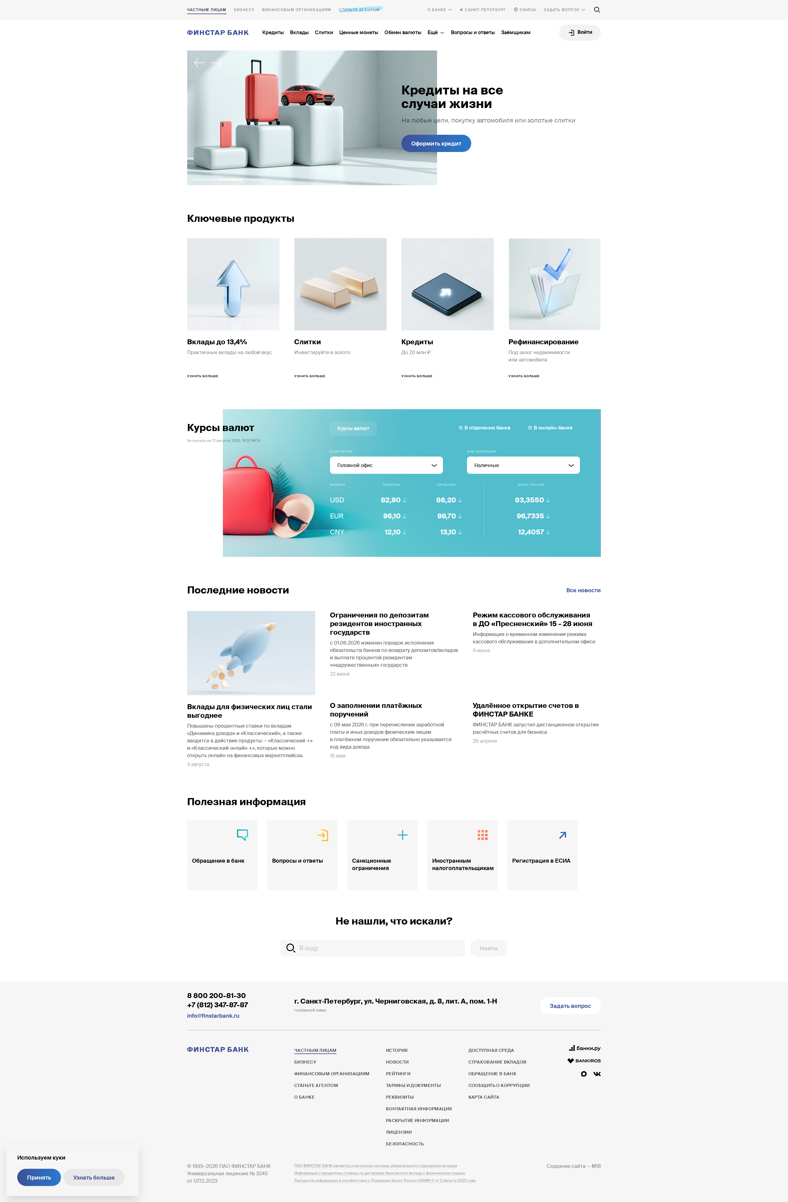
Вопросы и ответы (473, 32)
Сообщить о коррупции (498, 1085)
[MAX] (584, 1074)
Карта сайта (484, 1097)
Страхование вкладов (497, 1062)
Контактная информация (419, 1109)
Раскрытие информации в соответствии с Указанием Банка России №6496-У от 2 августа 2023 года (385, 1180)
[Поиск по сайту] (597, 10)
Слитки (324, 32)
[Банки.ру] (585, 1048)
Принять (39, 1177)
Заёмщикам (516, 32)
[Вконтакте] (597, 1074)
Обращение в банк (492, 1073)
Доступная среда (491, 1050)
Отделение (341, 451)
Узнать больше (94, 1177)
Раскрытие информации (417, 1120)
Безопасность (405, 1144)
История (397, 1050)
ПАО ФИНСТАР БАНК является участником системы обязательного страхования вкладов (375, 1165)
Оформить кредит (436, 143)
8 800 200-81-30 (216, 995)
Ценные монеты (358, 32)
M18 (596, 1166)
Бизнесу (244, 9)
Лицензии (399, 1132)
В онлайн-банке (553, 428)
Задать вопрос (562, 9)
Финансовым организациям (297, 9)
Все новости (583, 590)
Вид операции (481, 451)
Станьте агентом (359, 9)
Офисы (528, 9)
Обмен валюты (402, 32)
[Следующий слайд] (216, 62)
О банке (437, 9)
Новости (397, 1062)
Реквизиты (400, 1097)
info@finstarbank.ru (213, 1016)
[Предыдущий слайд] (199, 62)
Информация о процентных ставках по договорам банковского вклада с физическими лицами (379, 1173)
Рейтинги (398, 1073)
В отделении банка (487, 428)
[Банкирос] (584, 1061)
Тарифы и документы (413, 1085)
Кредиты (273, 32)
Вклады (299, 32)
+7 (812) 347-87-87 (217, 1004)
